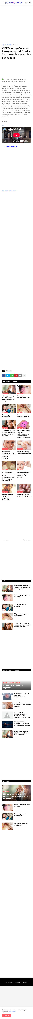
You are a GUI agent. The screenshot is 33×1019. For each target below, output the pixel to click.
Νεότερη (5, 540)
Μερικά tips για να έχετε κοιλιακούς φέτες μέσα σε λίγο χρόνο (22, 704)
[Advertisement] (16, 24)
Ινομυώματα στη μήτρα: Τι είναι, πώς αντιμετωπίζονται (22, 695)
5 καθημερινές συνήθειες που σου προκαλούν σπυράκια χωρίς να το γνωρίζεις (9, 455)
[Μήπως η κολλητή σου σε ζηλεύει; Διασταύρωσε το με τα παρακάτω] (7, 588)
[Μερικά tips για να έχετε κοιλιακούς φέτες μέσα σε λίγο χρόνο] (7, 705)
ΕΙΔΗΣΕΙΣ (15, 44)
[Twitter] (8, 375)
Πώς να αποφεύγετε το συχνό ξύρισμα (24, 415)
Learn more (12, 1011)
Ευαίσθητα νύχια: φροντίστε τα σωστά (24, 495)
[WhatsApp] (12, 375)
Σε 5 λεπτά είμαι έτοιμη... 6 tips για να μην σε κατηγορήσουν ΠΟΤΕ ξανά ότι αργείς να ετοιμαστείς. (8, 476)
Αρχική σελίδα (6, 44)
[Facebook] (4, 375)
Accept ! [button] (6, 1015)
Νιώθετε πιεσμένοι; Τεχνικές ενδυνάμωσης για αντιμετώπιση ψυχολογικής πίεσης (24, 434)
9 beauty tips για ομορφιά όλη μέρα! (23, 396)
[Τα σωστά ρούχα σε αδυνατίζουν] (7, 607)
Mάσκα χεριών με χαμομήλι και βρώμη (24, 452)
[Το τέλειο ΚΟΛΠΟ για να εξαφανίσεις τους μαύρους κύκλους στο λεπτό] (7, 626)
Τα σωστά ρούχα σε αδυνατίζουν (8, 415)
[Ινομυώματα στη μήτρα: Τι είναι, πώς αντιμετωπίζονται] (7, 696)
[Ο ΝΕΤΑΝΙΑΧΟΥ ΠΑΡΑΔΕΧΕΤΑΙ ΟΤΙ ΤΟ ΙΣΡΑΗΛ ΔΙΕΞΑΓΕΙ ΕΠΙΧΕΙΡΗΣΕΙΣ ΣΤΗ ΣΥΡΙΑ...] (7, 715)
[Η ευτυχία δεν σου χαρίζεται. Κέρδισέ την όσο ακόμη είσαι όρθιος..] (7, 724)
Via (3, 126)
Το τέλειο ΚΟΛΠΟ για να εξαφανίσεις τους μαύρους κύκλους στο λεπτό (8, 433)
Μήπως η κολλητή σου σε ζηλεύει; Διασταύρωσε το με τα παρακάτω (8, 398)
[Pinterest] (16, 375)
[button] (2, 2)
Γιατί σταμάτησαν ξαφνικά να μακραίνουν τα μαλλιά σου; (7, 497)
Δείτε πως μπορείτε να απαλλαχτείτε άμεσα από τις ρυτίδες (23, 474)
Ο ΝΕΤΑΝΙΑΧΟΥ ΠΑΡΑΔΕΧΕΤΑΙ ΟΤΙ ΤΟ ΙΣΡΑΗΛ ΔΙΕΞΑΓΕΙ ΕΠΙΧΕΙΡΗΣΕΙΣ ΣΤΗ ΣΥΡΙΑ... (22, 714)
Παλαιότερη (26, 540)
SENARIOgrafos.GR (22, 982)
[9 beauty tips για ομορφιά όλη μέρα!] (7, 597)
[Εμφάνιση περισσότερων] (24, 375)
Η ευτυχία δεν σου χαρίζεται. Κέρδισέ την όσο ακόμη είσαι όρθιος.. (22, 723)
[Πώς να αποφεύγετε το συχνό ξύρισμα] (7, 616)
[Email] (20, 375)
